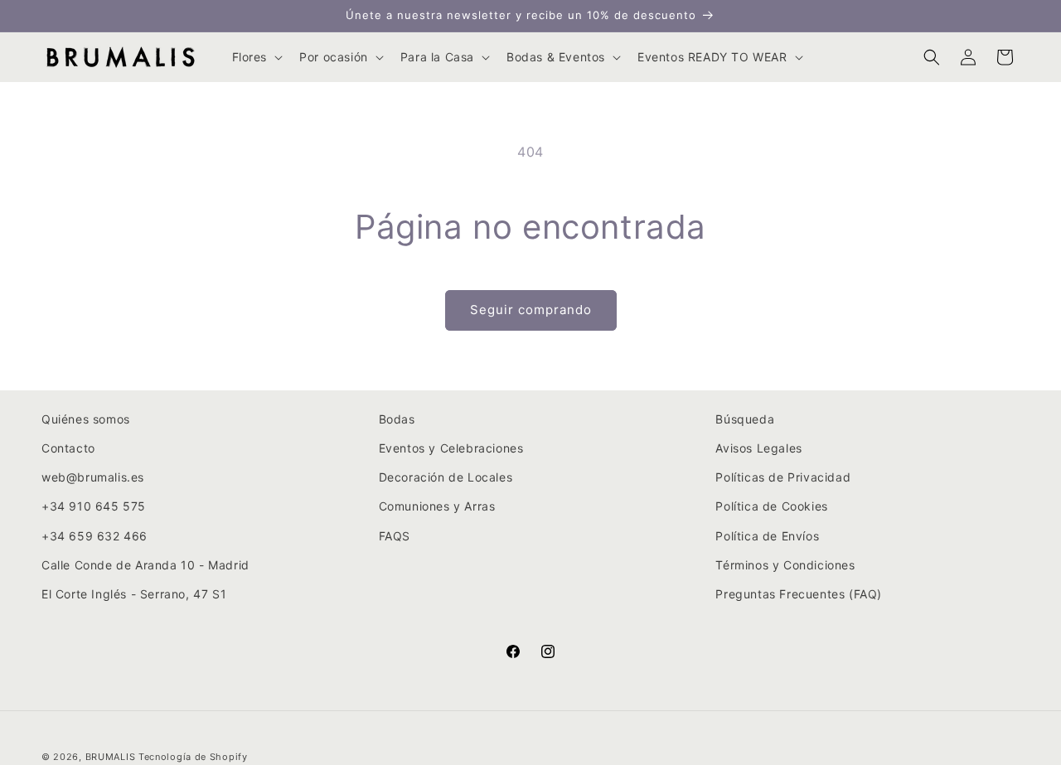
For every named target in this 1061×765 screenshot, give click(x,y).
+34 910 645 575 (93, 507)
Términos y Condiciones (785, 565)
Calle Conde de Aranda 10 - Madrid (145, 565)
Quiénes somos (85, 419)
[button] (256, 57)
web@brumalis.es (92, 478)
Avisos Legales (758, 448)
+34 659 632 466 (94, 536)
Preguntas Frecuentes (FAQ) (798, 594)
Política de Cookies (771, 507)
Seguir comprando (531, 309)
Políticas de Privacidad (782, 478)
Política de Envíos (767, 536)
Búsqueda (744, 419)
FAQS (394, 536)
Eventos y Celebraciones (451, 448)
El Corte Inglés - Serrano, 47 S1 (133, 594)
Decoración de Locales (446, 478)
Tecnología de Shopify (193, 757)
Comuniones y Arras (437, 507)
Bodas (397, 419)
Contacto (68, 448)
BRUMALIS (110, 757)
